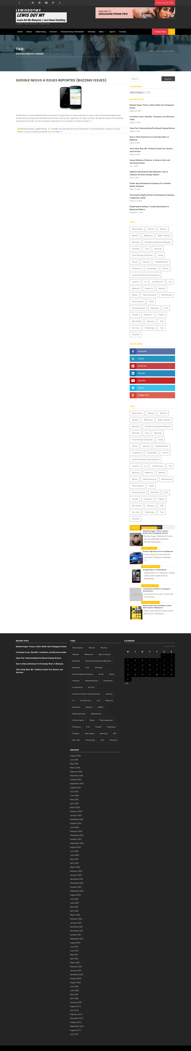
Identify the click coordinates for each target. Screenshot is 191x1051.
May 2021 (74, 955)
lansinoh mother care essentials (146, 275)
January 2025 (76, 815)
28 (157, 675)
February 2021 (76, 967)
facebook (142, 351)
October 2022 (75, 887)
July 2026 (74, 760)
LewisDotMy (28, 10)
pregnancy (148, 315)
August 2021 (75, 943)
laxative (135, 282)
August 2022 (75, 895)
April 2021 (74, 959)
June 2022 (74, 903)
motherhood (167, 295)
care (147, 249)
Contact (53, 32)
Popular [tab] (134, 527)
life (170, 282)
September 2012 (77, 1026)
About (29, 32)
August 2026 (75, 756)
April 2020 (74, 998)
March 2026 (75, 768)
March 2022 (75, 915)
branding (136, 242)
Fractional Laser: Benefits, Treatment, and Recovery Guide (152, 118)
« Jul (126, 683)
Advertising (41, 32)
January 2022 (76, 923)
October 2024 (75, 823)
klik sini (165, 269)
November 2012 (76, 1018)
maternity (149, 288)
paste (151, 301)
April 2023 (74, 863)
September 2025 (77, 784)
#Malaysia (148, 236)
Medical (162, 288)
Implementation (161, 262)
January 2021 (76, 971)
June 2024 (74, 827)
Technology (150, 328)
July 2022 (74, 899)
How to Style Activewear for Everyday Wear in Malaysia (149, 138)
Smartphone (41, 129)
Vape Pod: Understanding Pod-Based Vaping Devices (152, 128)
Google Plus (143, 395)
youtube (142, 380)
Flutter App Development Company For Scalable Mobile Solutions (150, 184)
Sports (113, 32)
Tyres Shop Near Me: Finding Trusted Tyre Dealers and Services (151, 150)
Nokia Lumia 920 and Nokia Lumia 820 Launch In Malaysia (157, 607)
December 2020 (76, 975)
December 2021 (76, 927)
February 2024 (76, 831)
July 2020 (74, 986)
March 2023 (75, 867)
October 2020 (75, 979)
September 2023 (77, 843)
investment (136, 269)
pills (166, 308)
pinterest (142, 366)
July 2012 (74, 1034)
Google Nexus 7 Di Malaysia (154, 570)
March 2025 (75, 807)
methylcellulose (149, 295)
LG (29, 132)
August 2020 (75, 982)
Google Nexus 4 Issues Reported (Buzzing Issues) (61, 80)
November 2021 (76, 931)
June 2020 (74, 990)
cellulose (158, 249)
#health (135, 236)
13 (150, 665)
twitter (141, 358)
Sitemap (91, 32)
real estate (136, 321)
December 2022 (76, 879)
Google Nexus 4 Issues (101, 129)
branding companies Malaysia (158, 242)
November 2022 (76, 883)
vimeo (141, 388)
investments (152, 269)
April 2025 (74, 803)
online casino (138, 301)
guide (160, 255)
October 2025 (75, 780)
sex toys (135, 328)
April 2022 (74, 911)
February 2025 (76, 811)
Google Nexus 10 (66, 129)
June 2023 (74, 855)
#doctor (151, 229)
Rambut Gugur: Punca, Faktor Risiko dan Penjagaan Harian (152, 106)
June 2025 (74, 795)
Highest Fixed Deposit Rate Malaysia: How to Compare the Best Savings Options (149, 173)
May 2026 (74, 764)
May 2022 (74, 907)
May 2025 (74, 799)
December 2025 (76, 776)
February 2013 (76, 1014)
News (101, 32)
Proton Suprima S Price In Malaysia (158, 551)
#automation (137, 229)
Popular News (160, 32)
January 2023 (76, 875)
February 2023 (76, 871)
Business (136, 249)
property (161, 315)
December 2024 (76, 819)
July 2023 (74, 851)
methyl (135, 295)
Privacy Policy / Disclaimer (72, 32)
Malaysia (136, 288)
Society (122, 32)
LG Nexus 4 (44, 132)
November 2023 (76, 835)
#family (163, 229)
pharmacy (155, 308)
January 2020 (76, 1002)
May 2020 (74, 994)
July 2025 (74, 792)
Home (20, 32)
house (134, 262)
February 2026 (76, 772)
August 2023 (75, 847)
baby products (164, 236)
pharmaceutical (138, 308)
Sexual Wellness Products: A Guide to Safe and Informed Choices (150, 161)
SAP (161, 321)
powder (135, 315)
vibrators (136, 334)
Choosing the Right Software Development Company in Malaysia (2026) (152, 196)
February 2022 (76, 919)
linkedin (141, 373)
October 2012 (75, 1022)
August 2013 (75, 1006)
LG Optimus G (56, 132)
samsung (151, 321)
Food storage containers (142, 255)
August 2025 (75, 788)
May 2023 (74, 859)
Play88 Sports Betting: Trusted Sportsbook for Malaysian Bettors (149, 208)
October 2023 (75, 839)
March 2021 (75, 963)
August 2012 (75, 1030)
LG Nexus (35, 132)
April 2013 (74, 1010)
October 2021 (75, 935)
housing (146, 262)
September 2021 (77, 939)
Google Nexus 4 (82, 129)
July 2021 (74, 947)
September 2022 (77, 891)
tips (162, 328)
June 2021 (74, 951)
